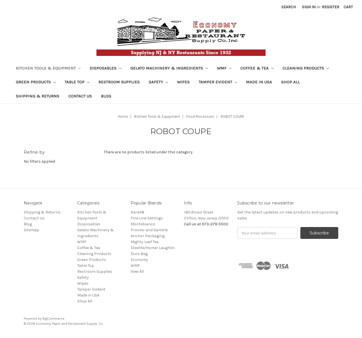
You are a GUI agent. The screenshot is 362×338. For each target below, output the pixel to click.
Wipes (183, 81)
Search (288, 7)
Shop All (290, 81)
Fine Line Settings (147, 218)
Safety (156, 81)
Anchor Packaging (148, 236)
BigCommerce (53, 318)
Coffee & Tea (255, 68)
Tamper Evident (216, 81)
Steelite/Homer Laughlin (153, 247)
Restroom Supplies (119, 81)
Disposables (104, 68)
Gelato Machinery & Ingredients (167, 68)
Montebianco (143, 224)
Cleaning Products (304, 68)
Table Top (75, 81)
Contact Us (80, 96)
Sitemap (31, 230)
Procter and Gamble (149, 230)
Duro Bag (139, 253)
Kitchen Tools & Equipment (46, 68)
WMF (222, 68)
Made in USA (259, 81)
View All (137, 271)
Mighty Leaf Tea (145, 241)
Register (330, 7)
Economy (139, 259)
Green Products (34, 81)
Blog (106, 96)
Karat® (137, 212)
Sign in (309, 7)
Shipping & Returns (37, 96)
